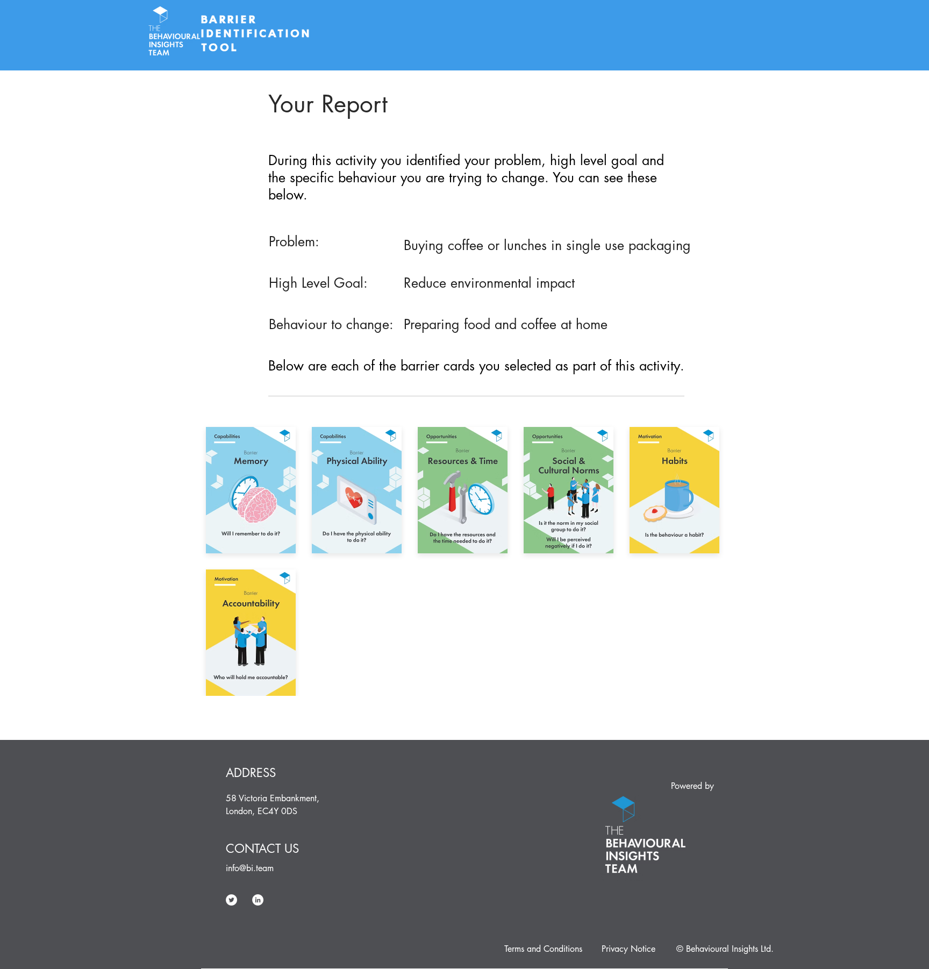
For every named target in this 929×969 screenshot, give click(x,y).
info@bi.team (250, 868)
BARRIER (231, 19)
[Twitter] (231, 900)
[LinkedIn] (257, 900)
